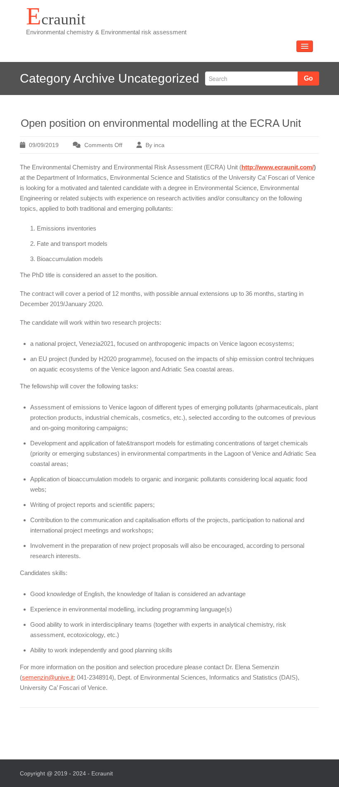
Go (308, 78)
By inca (155, 145)
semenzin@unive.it (48, 677)
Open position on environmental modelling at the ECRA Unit (161, 123)
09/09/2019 (44, 145)
